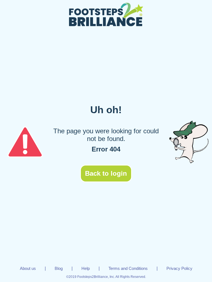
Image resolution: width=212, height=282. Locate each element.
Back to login (106, 173)
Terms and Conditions (128, 268)
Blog (59, 268)
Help (85, 268)
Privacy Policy (179, 268)
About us (28, 268)
